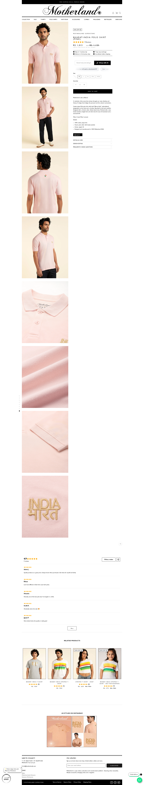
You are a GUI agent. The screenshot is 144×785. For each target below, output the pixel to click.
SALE (35, 19)
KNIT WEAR (64, 19)
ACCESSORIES (76, 19)
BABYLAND (119, 19)
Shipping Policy (87, 782)
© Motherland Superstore (34, 782)
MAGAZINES (96, 19)
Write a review (108, 559)
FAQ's (23, 773)
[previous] (19, 666)
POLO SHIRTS (53, 19)
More (72, 628)
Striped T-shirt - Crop (85, 682)
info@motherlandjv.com (29, 766)
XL (88, 76)
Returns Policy (67, 782)
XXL (93, 76)
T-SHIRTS (43, 19)
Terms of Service (57, 782)
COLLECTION (26, 19)
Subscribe (114, 765)
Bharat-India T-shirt (34, 682)
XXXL (98, 76)
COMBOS (86, 19)
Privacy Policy (77, 782)
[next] (125, 666)
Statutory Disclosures (27, 777)
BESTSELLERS (108, 19)
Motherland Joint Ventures (28, 775)
